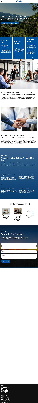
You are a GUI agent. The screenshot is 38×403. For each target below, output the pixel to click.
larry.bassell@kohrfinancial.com (6, 400)
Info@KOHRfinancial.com (5, 402)
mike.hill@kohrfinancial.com (5, 392)
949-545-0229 (7, 398)
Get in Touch (6, 261)
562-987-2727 (6, 391)
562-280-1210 (7, 390)
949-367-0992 (7, 399)
